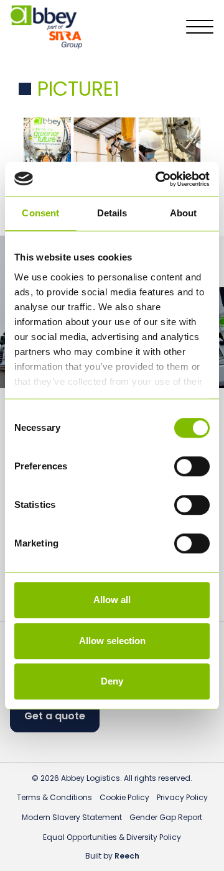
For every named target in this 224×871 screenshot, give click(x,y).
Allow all (112, 599)
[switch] (192, 466)
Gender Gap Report (165, 817)
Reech (126, 855)
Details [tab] (112, 213)
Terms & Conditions (54, 797)
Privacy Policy (182, 797)
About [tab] (183, 213)
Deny (112, 681)
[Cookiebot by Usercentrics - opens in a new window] (158, 179)
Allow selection (112, 640)
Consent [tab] (40, 213)
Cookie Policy (124, 797)
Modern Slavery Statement (72, 817)
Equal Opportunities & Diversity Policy (112, 837)
